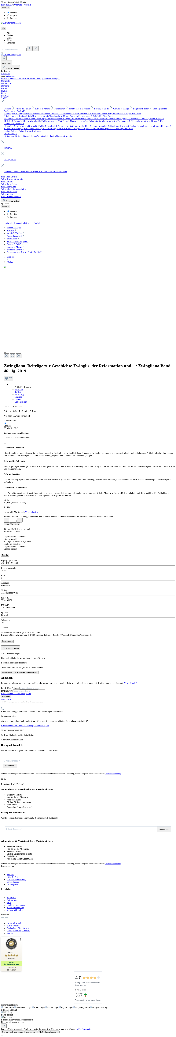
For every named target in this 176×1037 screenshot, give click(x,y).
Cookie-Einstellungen (16, 905)
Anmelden (5, 73)
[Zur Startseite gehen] (11, 23)
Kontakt (27, 5)
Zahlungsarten (41, 78)
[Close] (5, 352)
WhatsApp (19, 394)
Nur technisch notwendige (12, 1032)
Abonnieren (9, 766)
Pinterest (18, 397)
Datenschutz (12, 900)
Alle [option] (8, 33)
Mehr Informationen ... (86, 1029)
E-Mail (18, 399)
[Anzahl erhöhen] (20, 520)
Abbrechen (6, 699)
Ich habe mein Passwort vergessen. (16, 693)
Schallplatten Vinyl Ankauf (18, 930)
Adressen (31, 78)
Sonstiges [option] (11, 43)
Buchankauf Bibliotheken (18, 928)
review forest (95, 1000)
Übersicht (5, 78)
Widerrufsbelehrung (15, 907)
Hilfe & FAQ (7, 5)
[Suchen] (30, 48)
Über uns (18, 5)
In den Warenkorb (12, 524)
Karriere (10, 933)
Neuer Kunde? (130, 683)
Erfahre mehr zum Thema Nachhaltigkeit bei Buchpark (25, 725)
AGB (9, 902)
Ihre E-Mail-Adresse (10, 688)
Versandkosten (31, 512)
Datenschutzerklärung (113, 774)
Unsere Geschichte (15, 923)
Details (5, 555)
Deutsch (13, 12)
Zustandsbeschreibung (16, 879)
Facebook (19, 389)
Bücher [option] (10, 35)
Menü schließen (12, 68)
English (13, 15)
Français (13, 18)
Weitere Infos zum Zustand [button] (16, 433)
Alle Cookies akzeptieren (48, 1032)
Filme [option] (9, 40)
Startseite (10, 257)
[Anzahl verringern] (6, 520)
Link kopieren (21, 402)
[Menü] (2, 52)
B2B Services (13, 926)
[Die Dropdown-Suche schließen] (36, 48)
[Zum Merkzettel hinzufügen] (8, 379)
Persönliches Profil (18, 78)
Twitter (18, 392)
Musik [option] (9, 38)
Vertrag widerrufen (15, 910)
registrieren (10, 76)
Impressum (11, 897)
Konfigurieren (30, 1032)
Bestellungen (54, 78)
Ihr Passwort (7, 691)
